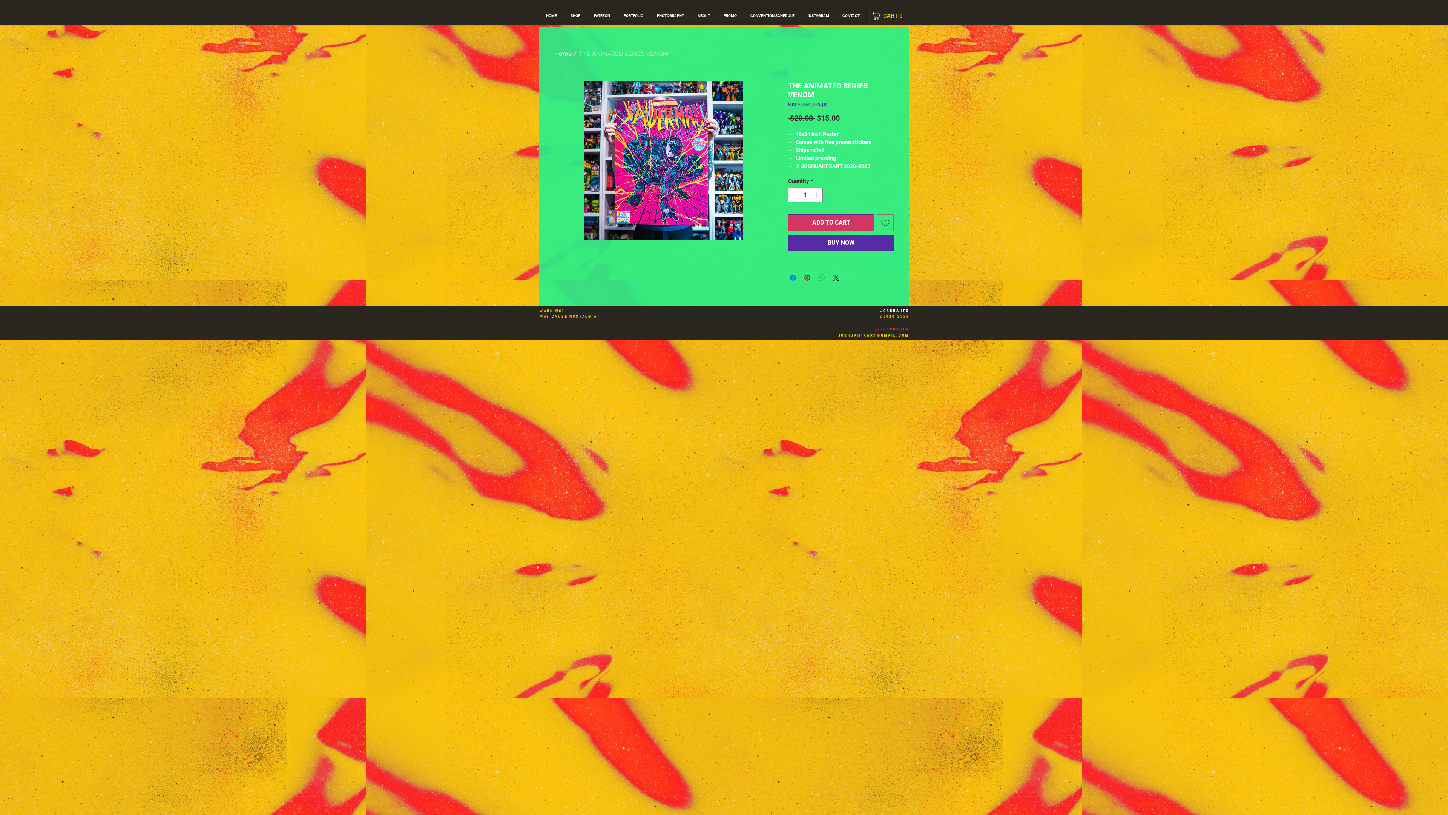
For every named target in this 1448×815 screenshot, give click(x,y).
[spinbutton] (805, 195)
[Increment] (817, 195)
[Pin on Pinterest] (807, 277)
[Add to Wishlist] (885, 222)
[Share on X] (836, 277)
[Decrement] (794, 195)
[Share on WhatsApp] (821, 277)
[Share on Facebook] (793, 277)
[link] (890, 16)
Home (563, 53)
